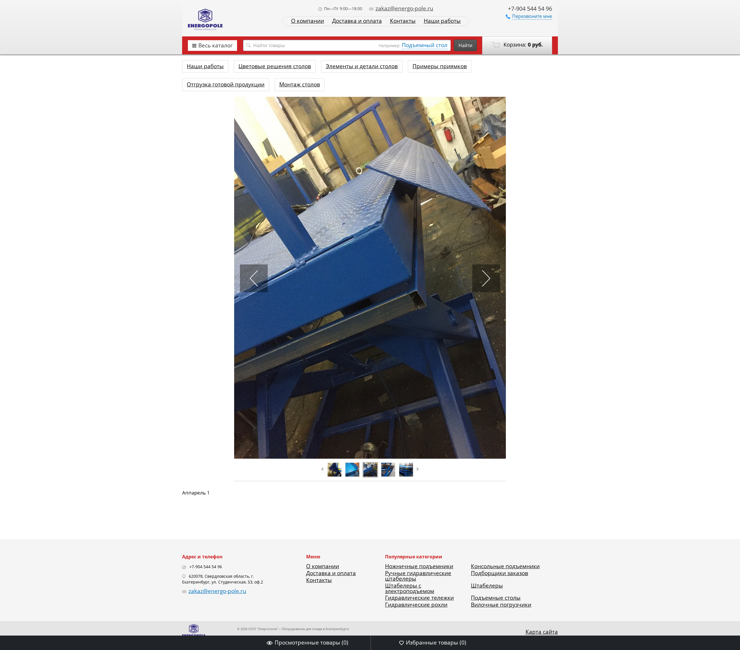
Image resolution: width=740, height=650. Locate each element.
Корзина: (522, 44)
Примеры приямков (439, 66)
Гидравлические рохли (416, 604)
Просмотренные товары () (311, 642)
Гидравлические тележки (419, 597)
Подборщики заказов (499, 573)
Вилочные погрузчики (501, 604)
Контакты (403, 20)
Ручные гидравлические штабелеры (418, 575)
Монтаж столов (299, 84)
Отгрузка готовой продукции (225, 84)
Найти (465, 45)
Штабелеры (487, 585)
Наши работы (442, 20)
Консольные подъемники (505, 566)
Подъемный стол (424, 45)
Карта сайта (542, 632)
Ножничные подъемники (419, 566)
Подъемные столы (496, 597)
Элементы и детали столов (362, 66)
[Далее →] (370, 457)
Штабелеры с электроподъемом (409, 588)
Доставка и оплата (357, 20)
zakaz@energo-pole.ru (404, 8)
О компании (307, 20)
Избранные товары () (436, 642)
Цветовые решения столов (274, 66)
